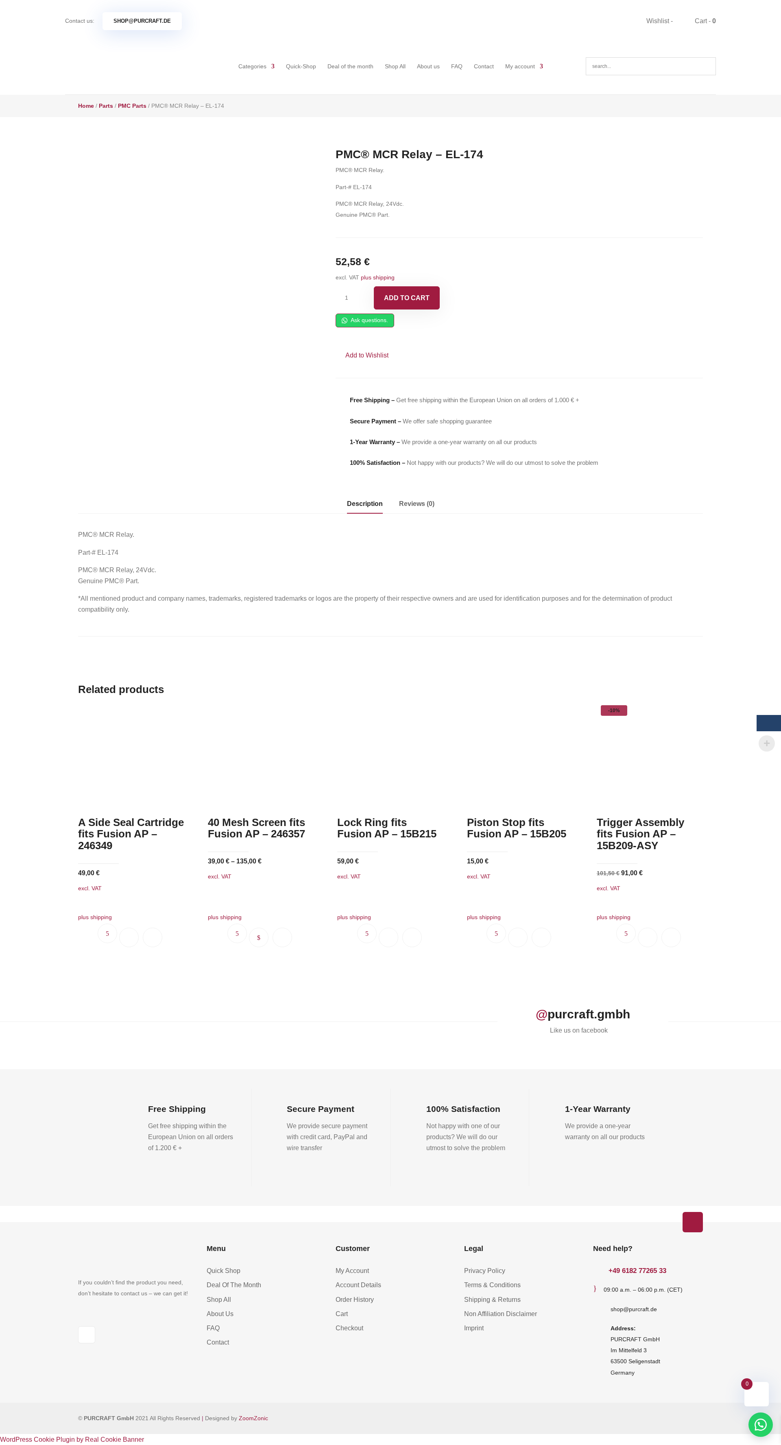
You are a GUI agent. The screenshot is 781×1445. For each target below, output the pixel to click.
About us (428, 66)
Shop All (395, 66)
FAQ (456, 66)
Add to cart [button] (129, 937)
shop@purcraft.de (142, 21)
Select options (258, 937)
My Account (352, 1270)
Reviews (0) (416, 503)
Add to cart (407, 297)
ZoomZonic (253, 1418)
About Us (220, 1313)
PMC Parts (132, 105)
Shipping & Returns (492, 1299)
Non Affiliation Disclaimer (500, 1313)
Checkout (349, 1328)
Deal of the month (350, 66)
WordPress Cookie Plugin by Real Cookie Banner (72, 1439)
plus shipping (378, 277)
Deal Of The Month (234, 1285)
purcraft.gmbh (589, 1014)
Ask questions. (368, 320)
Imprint (474, 1328)
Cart (342, 1313)
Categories (252, 66)
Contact (484, 66)
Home (86, 105)
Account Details (358, 1285)
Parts (106, 105)
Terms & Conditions (492, 1285)
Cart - (704, 20)
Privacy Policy (484, 1270)
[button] (362, 355)
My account (520, 66)
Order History (355, 1299)
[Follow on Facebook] (86, 1334)
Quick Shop (223, 1270)
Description (365, 503)
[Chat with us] (760, 1424)
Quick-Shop (301, 66)
